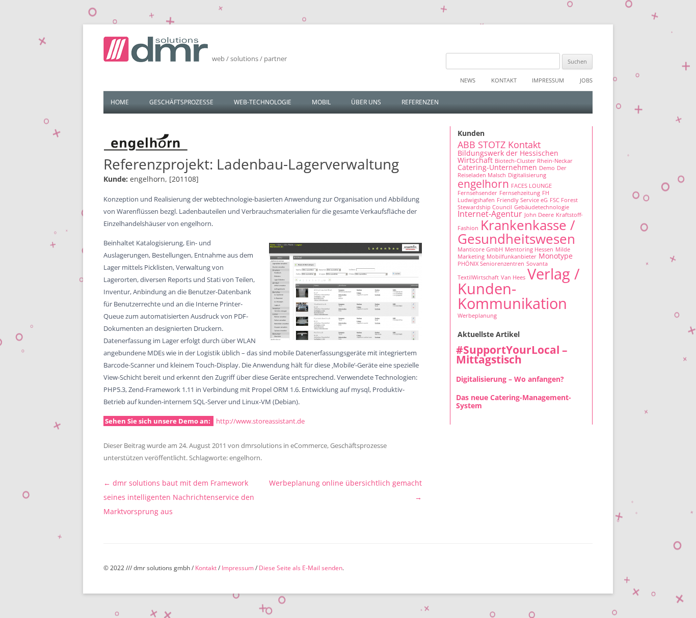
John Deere (539, 214)
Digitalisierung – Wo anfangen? (510, 379)
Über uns (366, 102)
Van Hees (513, 277)
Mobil (321, 102)
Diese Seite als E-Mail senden (300, 568)
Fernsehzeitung (519, 192)
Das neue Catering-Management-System (513, 401)
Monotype (556, 256)
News (467, 80)
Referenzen (420, 102)
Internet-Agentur (490, 213)
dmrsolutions (261, 445)
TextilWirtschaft (478, 277)
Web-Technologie (262, 102)
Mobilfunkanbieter (512, 256)
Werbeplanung (477, 315)
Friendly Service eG (522, 200)
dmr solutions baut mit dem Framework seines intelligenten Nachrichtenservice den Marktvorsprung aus (178, 497)
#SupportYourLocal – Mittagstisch (512, 355)
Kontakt (504, 80)
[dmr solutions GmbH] (155, 53)
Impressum (548, 80)
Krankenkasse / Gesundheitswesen (516, 231)
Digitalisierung (527, 175)
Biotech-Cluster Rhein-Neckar (534, 160)
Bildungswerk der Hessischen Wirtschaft (508, 156)
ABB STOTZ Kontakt (499, 144)
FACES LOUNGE (531, 185)
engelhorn (244, 457)
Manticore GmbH (480, 249)
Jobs (586, 80)
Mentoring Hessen (529, 249)
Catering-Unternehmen (497, 167)
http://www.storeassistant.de (260, 421)
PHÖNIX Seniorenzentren (491, 263)
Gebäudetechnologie (541, 207)
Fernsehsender (477, 192)
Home (120, 102)
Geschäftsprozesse (181, 102)
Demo (547, 168)
